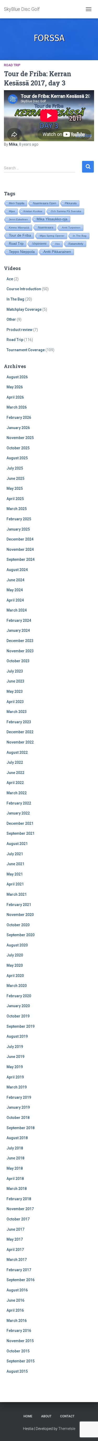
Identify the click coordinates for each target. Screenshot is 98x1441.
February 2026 (19, 417)
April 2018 (15, 1179)
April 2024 (15, 600)
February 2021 (19, 905)
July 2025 (15, 468)
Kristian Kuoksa (33, 211)
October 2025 (18, 448)
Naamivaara (45, 227)
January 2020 (18, 1006)
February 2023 (19, 722)
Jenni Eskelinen (18, 219)
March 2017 (17, 1259)
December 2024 (20, 539)
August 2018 (17, 1138)
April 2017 (15, 1249)
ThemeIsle (66, 1429)
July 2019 (15, 1047)
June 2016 (15, 1300)
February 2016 (19, 1330)
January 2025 (18, 529)
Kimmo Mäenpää (19, 227)
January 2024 (18, 630)
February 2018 (19, 1199)
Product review (19, 330)
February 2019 (19, 1097)
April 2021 (15, 884)
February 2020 (19, 996)
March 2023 (17, 712)
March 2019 (17, 1087)
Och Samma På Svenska (66, 211)
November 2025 (20, 438)
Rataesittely (75, 243)
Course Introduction (24, 289)
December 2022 (20, 732)
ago (28, 144)
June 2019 (15, 1057)
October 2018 (18, 1118)
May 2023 (15, 691)
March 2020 (17, 986)
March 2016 (17, 1320)
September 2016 (20, 1280)
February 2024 (19, 620)
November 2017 (20, 1209)
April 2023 (15, 702)
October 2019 (18, 1016)
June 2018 (15, 1158)
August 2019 (17, 1036)
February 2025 (19, 519)
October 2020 (18, 925)
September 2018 (20, 1128)
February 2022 (19, 803)
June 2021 (15, 864)
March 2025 (17, 509)
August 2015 (17, 1371)
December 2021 (20, 823)
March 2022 (17, 793)
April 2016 (15, 1310)
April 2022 (15, 783)
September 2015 (20, 1361)
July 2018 (15, 1148)
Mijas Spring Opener (52, 235)
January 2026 (18, 428)
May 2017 (15, 1239)
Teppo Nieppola (22, 252)
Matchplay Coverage (24, 309)
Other (11, 319)
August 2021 (17, 844)
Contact (67, 1416)
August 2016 (17, 1290)
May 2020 (15, 965)
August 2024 (17, 570)
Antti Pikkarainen (57, 252)
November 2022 (20, 742)
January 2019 (18, 1107)
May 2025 (15, 488)
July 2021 (15, 854)
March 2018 (17, 1189)
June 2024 (15, 580)
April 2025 (15, 499)
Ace (10, 279)
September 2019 (20, 1026)
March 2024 (17, 610)
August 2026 (17, 377)
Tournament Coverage (26, 350)
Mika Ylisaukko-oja (52, 219)
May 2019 (15, 1067)
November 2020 (20, 915)
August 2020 (17, 945)
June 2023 (15, 681)
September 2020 (20, 935)
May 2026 (15, 387)
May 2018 (15, 1168)
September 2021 (20, 833)
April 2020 (15, 976)
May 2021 (15, 874)
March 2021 (17, 894)
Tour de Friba (20, 235)
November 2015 (20, 1341)
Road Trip (12, 65)
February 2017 (19, 1270)
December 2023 (20, 641)
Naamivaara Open (44, 203)
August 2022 (17, 752)
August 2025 (17, 458)
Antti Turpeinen (71, 227)
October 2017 (18, 1219)
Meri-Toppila (16, 203)
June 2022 (15, 773)
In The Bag (80, 235)
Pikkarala (71, 203)
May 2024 (15, 590)
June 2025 (15, 478)
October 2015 (18, 1351)
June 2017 (15, 1229)
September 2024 (20, 559)
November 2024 (20, 549)
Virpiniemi (39, 243)
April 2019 (15, 1077)
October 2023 (18, 661)
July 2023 (15, 671)
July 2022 (15, 762)
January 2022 (18, 813)
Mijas (12, 211)
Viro (57, 243)
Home (28, 1416)
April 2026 (15, 397)
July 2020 (15, 955)
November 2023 (20, 651)
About (46, 1416)
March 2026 (17, 407)
